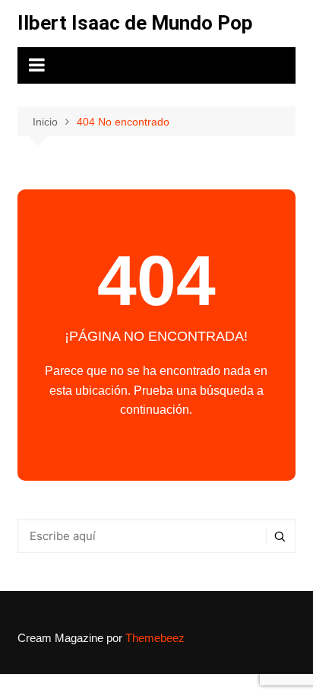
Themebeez (155, 637)
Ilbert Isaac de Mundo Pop (135, 22)
